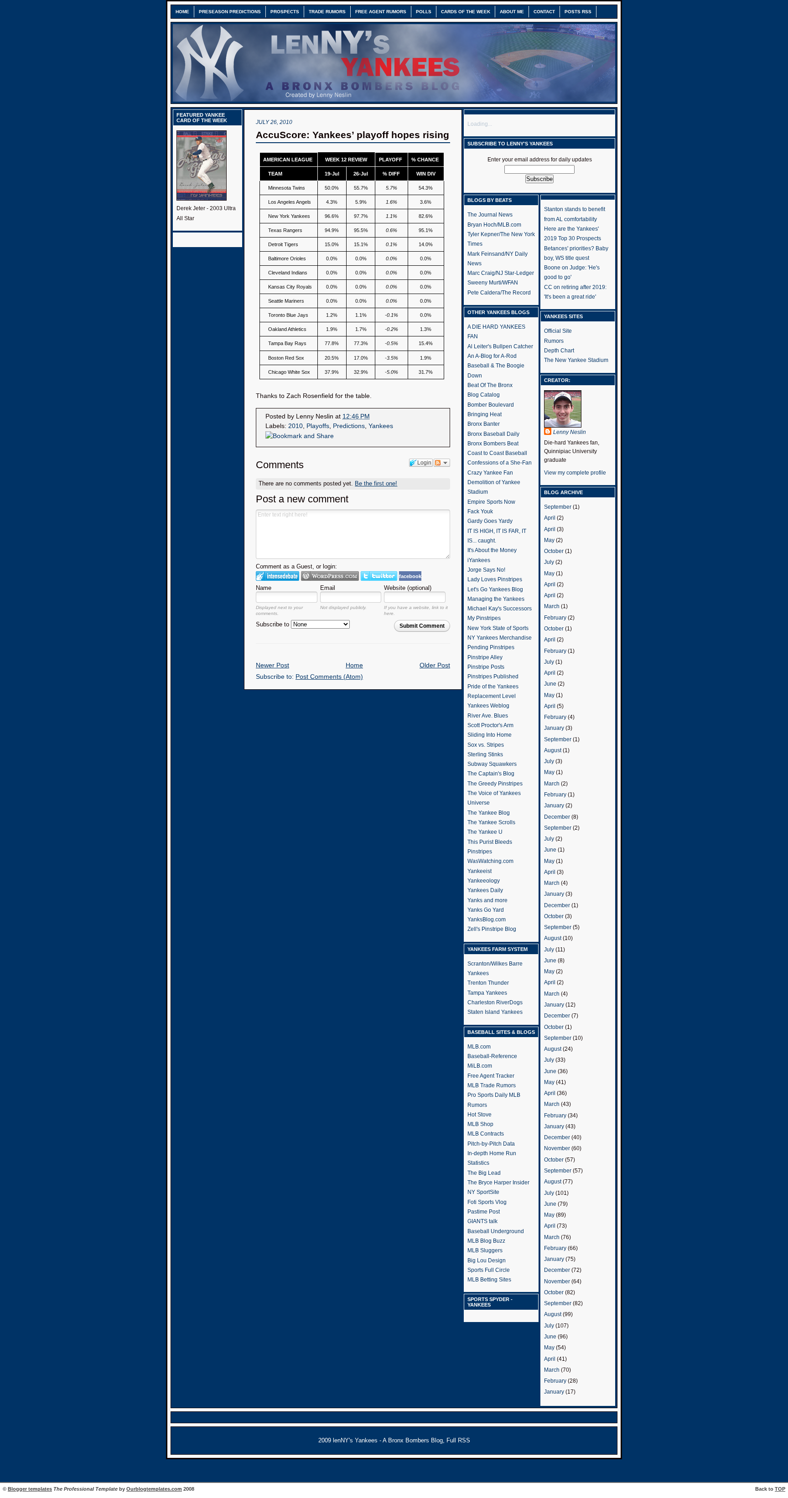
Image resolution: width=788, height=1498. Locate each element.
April (549, 518)
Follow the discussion (442, 463)
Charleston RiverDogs (495, 1002)
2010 (295, 426)
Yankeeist (479, 871)
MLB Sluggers (485, 1250)
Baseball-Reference (492, 1056)
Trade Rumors (327, 11)
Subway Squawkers (492, 764)
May (549, 540)
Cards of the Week (465, 11)
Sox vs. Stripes (485, 745)
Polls (423, 11)
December (557, 817)
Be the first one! (376, 483)
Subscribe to (273, 624)
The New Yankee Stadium (576, 360)
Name (263, 587)
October (554, 551)
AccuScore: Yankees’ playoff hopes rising (352, 134)
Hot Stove (479, 1114)
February (555, 618)
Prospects (284, 11)
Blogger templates (30, 1489)
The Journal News (490, 215)
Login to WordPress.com (330, 576)
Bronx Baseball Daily (493, 434)
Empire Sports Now (491, 502)
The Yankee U (485, 832)
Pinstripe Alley (485, 657)
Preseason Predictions (230, 11)
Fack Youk (480, 511)
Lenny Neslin (569, 432)
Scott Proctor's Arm (490, 725)
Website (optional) (407, 587)
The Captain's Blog (490, 773)
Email (327, 587)
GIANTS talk (482, 1221)
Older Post (435, 665)
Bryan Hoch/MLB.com (494, 225)
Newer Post (272, 665)
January (554, 728)
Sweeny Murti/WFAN (492, 282)
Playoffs (317, 426)
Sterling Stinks (485, 754)
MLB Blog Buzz (486, 1241)
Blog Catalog (483, 395)
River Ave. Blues (487, 716)
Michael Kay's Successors (499, 608)
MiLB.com (479, 1066)
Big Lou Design (486, 1260)
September (557, 507)
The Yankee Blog (488, 813)
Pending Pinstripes (490, 647)
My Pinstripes (484, 618)
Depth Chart (559, 350)
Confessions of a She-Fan (499, 463)
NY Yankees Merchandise (499, 638)
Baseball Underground (495, 1231)
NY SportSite (483, 1192)
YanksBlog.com (486, 919)
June (550, 684)
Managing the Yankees (495, 599)
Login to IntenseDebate (277, 576)
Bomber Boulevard (490, 405)
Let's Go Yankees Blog (495, 589)
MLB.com (479, 1046)
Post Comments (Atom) (329, 676)
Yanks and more (487, 900)
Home (182, 11)
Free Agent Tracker (490, 1076)
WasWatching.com (490, 861)
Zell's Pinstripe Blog (491, 929)
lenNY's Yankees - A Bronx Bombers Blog (388, 1440)
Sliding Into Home (489, 735)
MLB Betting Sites (489, 1279)
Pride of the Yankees (492, 686)
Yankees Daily (485, 890)
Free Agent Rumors (380, 11)
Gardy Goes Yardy (490, 521)
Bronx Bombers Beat (492, 443)
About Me (512, 11)
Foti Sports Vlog (487, 1202)
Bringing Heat (484, 414)
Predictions (349, 426)
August (552, 750)
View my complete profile (575, 473)
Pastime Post (483, 1212)
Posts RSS (578, 11)
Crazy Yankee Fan (490, 473)
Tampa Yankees (487, 993)
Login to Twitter (379, 576)
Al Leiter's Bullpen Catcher (500, 346)
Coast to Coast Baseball (497, 453)
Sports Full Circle (488, 1270)
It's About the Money (492, 550)
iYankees (478, 560)
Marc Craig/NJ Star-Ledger (500, 273)
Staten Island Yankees (495, 1012)
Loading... (479, 124)
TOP (780, 1489)
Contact (544, 11)
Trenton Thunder (488, 983)
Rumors (554, 341)
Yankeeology (483, 881)
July (549, 562)
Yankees (380, 426)
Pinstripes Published (492, 676)
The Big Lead (484, 1173)
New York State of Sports (498, 628)
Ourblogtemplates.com (154, 1489)
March (552, 606)
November (557, 1148)
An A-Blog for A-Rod (492, 356)
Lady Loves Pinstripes (494, 579)
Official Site (558, 331)
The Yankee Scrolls (491, 822)
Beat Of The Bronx (490, 385)
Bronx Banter (483, 424)
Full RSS (458, 1440)
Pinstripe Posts (485, 667)
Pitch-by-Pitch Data (491, 1144)
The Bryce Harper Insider (498, 1182)
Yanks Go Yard (485, 910)
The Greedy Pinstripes (495, 783)
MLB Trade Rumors (491, 1085)
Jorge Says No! (486, 570)
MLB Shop (480, 1124)
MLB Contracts (485, 1134)
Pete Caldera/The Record (499, 292)
